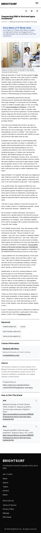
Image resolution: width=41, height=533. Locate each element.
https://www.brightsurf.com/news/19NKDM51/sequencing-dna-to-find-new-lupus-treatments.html (18, 416)
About (5, 495)
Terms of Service (9, 505)
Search (5, 483)
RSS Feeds (7, 517)
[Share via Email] (31, 10)
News (5, 479)
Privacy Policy (8, 509)
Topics (5, 487)
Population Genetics (11, 336)
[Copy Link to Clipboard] (37, 10)
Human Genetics (9, 327)
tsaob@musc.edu (24, 314)
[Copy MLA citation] (36, 426)
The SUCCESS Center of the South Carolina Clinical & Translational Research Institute (19, 247)
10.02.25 (4, 22)
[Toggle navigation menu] (37, 3)
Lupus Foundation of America (16, 107)
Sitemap (6, 513)
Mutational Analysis (11, 331)
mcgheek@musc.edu (11, 355)
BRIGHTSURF (9, 3)
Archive (6, 491)
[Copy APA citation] (36, 400)
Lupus (22, 327)
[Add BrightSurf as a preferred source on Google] (26, 10)
